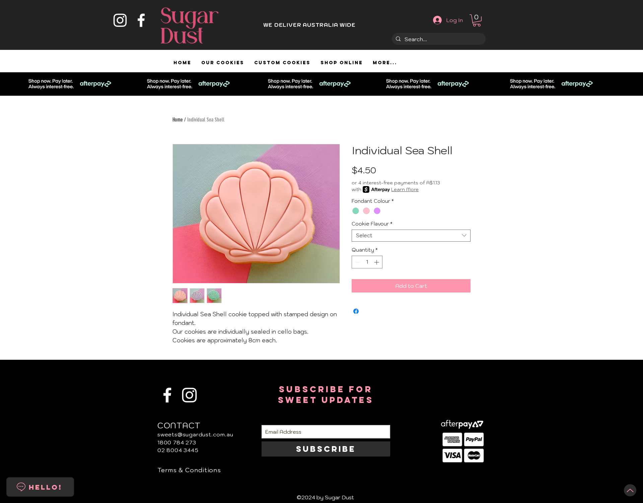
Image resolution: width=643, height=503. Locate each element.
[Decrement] (357, 262)
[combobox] (411, 236)
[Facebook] (141, 20)
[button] (477, 20)
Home (177, 119)
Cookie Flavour (372, 224)
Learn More (405, 189)
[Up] (630, 490)
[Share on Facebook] (356, 311)
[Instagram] (120, 20)
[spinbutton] (367, 262)
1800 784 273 (176, 442)
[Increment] (377, 262)
